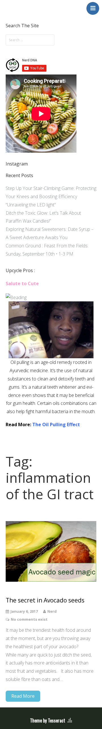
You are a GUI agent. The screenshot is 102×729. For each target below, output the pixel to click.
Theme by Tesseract (47, 720)
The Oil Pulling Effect (56, 424)
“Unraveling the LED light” (31, 205)
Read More (23, 696)
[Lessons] (16, 297)
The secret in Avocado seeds (45, 600)
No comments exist (29, 619)
